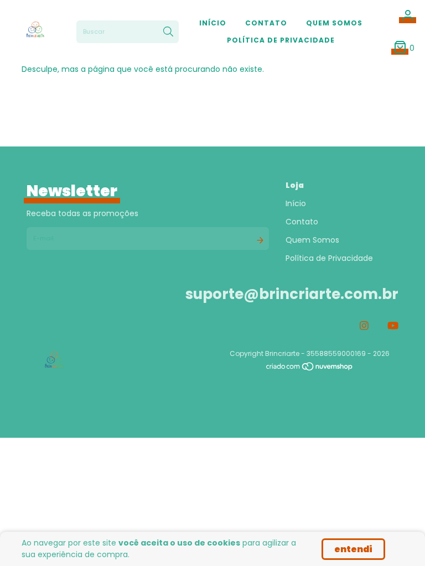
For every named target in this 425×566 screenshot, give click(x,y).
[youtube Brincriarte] (392, 325)
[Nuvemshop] (310, 369)
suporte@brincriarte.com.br (291, 294)
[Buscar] (168, 32)
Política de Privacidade (281, 40)
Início (212, 23)
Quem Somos (334, 23)
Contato (266, 23)
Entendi (353, 549)
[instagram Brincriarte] (364, 325)
